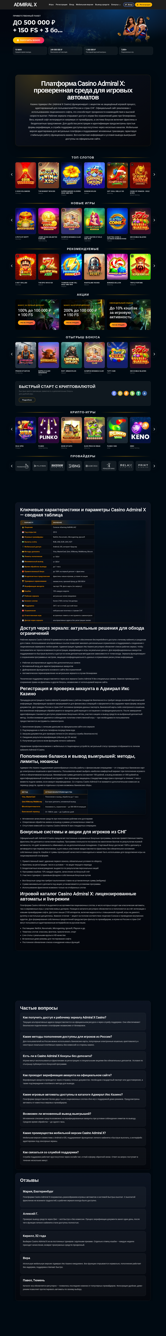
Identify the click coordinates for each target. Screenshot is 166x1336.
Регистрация (61, 5)
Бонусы (115, 5)
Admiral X (25, 4)
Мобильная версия (84, 5)
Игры (51, 5)
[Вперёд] (154, 174)
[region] (83, 179)
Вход (71, 5)
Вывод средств (102, 5)
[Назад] (12, 174)
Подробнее (27, 400)
